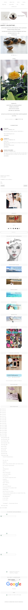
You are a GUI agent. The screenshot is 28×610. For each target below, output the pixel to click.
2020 (3, 419)
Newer (2, 185)
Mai (4, 450)
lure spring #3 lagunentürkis (8, 465)
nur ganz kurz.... (6, 475)
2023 (3, 414)
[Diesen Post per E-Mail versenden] (16, 119)
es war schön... (6, 498)
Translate (14, 588)
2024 (3, 412)
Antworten (6, 135)
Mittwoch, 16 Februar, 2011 (9, 151)
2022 (3, 416)
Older (25, 185)
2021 (3, 418)
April (4, 451)
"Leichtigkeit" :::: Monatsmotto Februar (10, 503)
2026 (3, 409)
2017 (3, 425)
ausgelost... (5, 479)
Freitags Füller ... (6, 489)
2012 (3, 434)
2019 (3, 421)
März (4, 453)
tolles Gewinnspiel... (7, 472)
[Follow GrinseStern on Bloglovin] (14, 249)
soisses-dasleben (8, 150)
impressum (14, 6)
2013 (3, 432)
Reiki (18, 2)
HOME (5, 2)
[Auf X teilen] (17, 119)
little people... (5, 484)
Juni (4, 448)
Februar (4, 455)
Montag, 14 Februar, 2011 (9, 129)
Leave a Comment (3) (10, 119)
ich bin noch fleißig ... (7, 474)
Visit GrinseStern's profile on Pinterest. (14, 380)
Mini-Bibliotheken (6, 496)
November (5, 439)
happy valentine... (6, 482)
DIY (17, 4)
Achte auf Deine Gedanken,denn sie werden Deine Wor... (14, 493)
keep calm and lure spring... (8, 491)
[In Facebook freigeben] (18, 119)
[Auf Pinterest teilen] (20, 119)
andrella (6, 138)
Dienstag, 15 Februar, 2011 (9, 139)
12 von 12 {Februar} (7, 486)
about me (12, 2)
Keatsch (6, 128)
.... (3, 458)
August (4, 444)
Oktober (4, 441)
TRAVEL (22, 4)
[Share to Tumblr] (22, 119)
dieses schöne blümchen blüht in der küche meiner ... (13, 463)
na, (3, 467)
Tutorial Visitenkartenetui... (8, 456)
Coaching (11, 4)
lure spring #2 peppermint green (9, 477)
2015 (3, 428)
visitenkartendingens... (7, 494)
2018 (3, 423)
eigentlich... (5, 462)
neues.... (4, 470)
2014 (3, 430)
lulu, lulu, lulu (5, 460)
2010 (3, 507)
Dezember (5, 437)
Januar (4, 505)
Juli (3, 446)
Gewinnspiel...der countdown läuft (9, 487)
